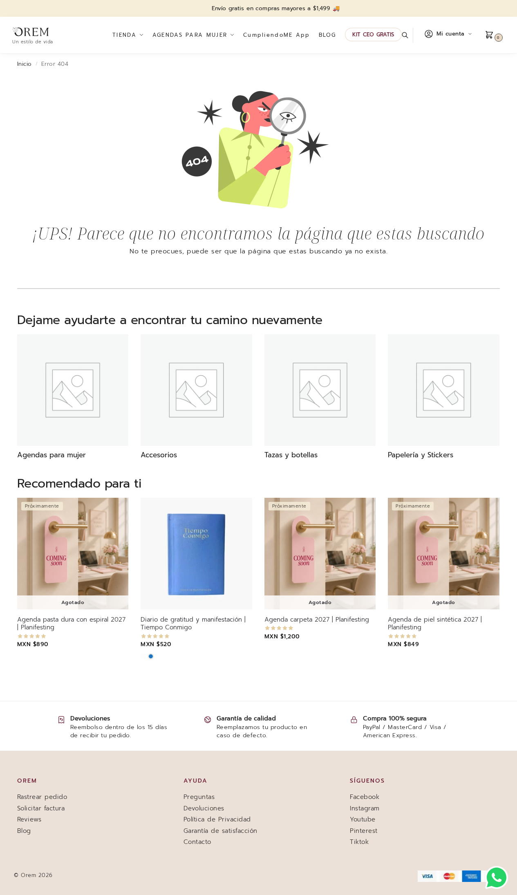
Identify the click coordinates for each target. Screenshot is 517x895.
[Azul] (151, 656)
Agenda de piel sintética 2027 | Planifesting (435, 624)
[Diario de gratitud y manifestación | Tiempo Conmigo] (196, 553)
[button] (495, 35)
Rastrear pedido (42, 796)
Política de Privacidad (217, 819)
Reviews (29, 819)
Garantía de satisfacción (220, 830)
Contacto (197, 841)
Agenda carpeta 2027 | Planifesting (316, 620)
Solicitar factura (41, 808)
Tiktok (359, 841)
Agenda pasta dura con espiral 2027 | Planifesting (71, 624)
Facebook (364, 796)
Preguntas (199, 796)
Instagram (365, 808)
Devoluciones (204, 808)
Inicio (24, 64)
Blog (24, 830)
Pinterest (364, 830)
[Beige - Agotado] (143, 656)
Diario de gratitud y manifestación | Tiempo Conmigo (193, 624)
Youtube (363, 819)
